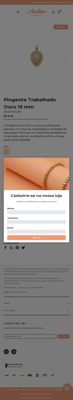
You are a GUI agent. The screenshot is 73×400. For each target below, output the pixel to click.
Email (10, 228)
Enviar (36, 237)
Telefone (12, 218)
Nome (10, 208)
